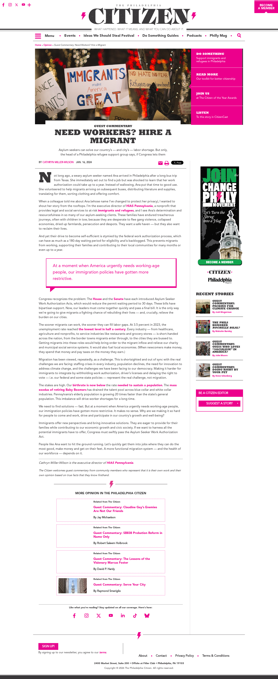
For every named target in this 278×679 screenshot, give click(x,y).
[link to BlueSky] (147, 615)
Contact (161, 655)
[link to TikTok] (135, 615)
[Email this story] (160, 163)
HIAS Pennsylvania (139, 206)
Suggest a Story (219, 403)
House (97, 299)
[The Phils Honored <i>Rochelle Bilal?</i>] (203, 327)
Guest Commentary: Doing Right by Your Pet (225, 369)
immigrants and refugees (116, 210)
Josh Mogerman (223, 312)
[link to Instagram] (10, 5)
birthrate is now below (89, 385)
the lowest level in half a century (102, 329)
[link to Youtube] (23, 5)
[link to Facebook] (3, 5)
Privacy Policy (184, 655)
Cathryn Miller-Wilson (58, 162)
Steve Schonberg (223, 376)
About (143, 655)
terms (102, 652)
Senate (118, 299)
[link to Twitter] (16, 5)
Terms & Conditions (215, 655)
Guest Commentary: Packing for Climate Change (225, 305)
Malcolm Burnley (223, 331)
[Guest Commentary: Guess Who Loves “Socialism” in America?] (203, 348)
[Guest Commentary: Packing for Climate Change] (203, 306)
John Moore (221, 356)
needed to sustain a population (140, 385)
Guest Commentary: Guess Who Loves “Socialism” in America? (226, 347)
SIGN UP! (48, 646)
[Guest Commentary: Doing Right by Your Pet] (203, 370)
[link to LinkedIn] (123, 615)
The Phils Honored (226, 325)
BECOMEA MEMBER (266, 7)
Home (38, 45)
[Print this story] (166, 163)
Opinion (47, 45)
